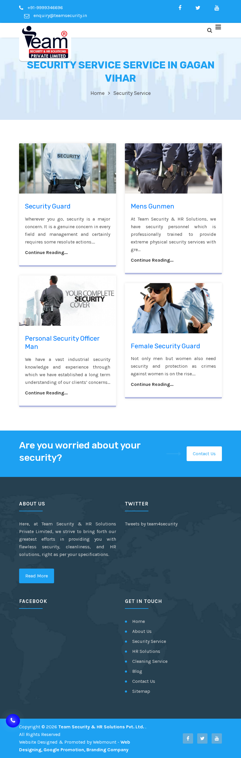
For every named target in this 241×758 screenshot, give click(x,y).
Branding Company (107, 749)
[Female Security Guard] (173, 308)
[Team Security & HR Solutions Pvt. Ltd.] (45, 42)
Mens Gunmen (152, 206)
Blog (137, 671)
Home (98, 93)
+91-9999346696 (44, 7)
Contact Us (204, 453)
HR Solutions (146, 651)
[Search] (209, 30)
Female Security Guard (165, 346)
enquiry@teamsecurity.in (59, 15)
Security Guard (48, 206)
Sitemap (141, 691)
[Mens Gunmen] (173, 168)
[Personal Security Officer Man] (67, 300)
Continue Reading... (46, 252)
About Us (142, 631)
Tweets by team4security (151, 524)
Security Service (149, 641)
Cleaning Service (150, 661)
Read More (36, 576)
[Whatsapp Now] (13, 720)
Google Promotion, (64, 749)
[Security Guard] (67, 168)
